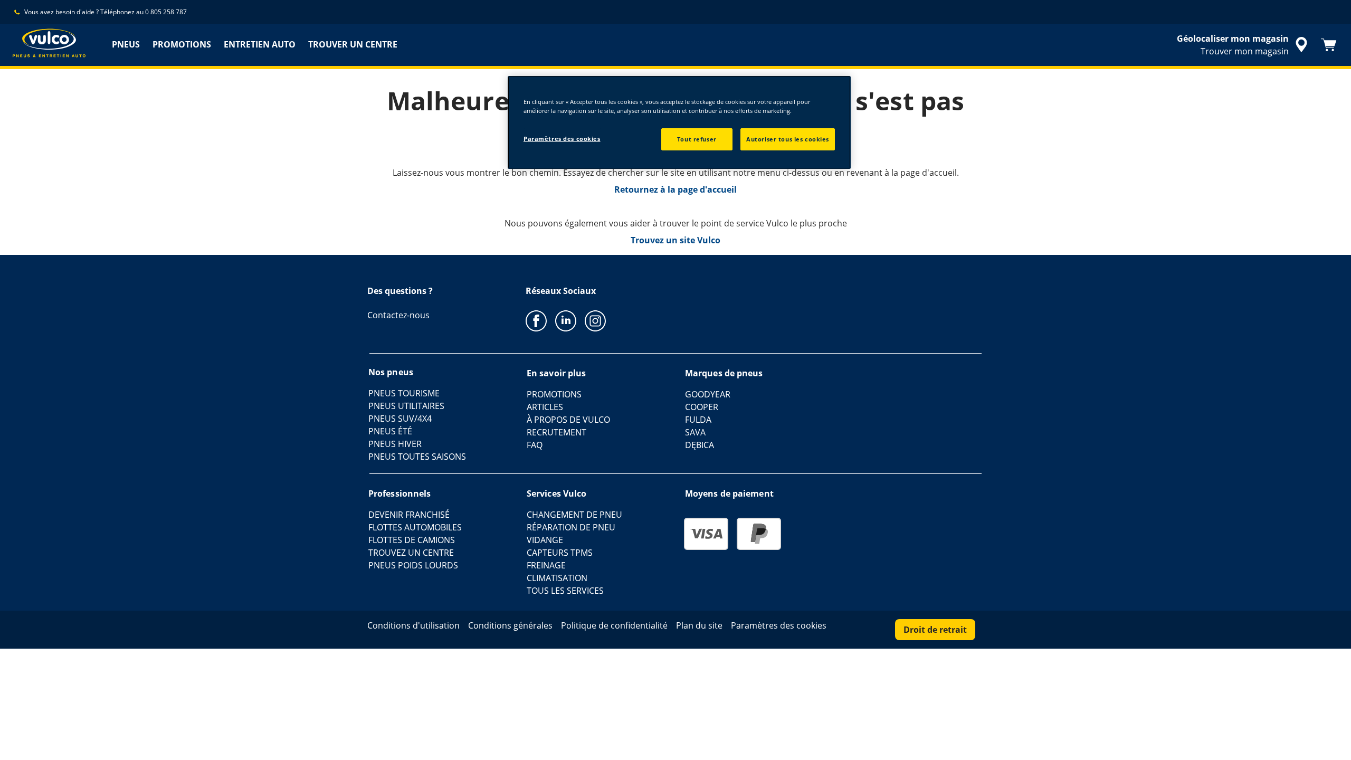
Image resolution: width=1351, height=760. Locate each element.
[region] (679, 122)
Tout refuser (697, 139)
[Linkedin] (565, 320)
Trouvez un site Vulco (675, 240)
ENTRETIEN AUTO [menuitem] (260, 44)
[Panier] (1328, 44)
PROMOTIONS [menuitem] (182, 44)
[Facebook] (536, 320)
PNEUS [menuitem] (126, 44)
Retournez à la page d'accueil (675, 189)
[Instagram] (595, 320)
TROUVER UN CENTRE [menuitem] (352, 44)
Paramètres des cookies (562, 138)
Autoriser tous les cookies (787, 139)
